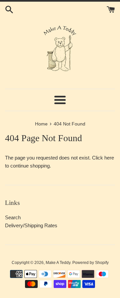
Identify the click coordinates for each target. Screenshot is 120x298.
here (109, 158)
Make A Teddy (58, 262)
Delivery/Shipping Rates (31, 225)
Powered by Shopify (90, 262)
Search (13, 217)
